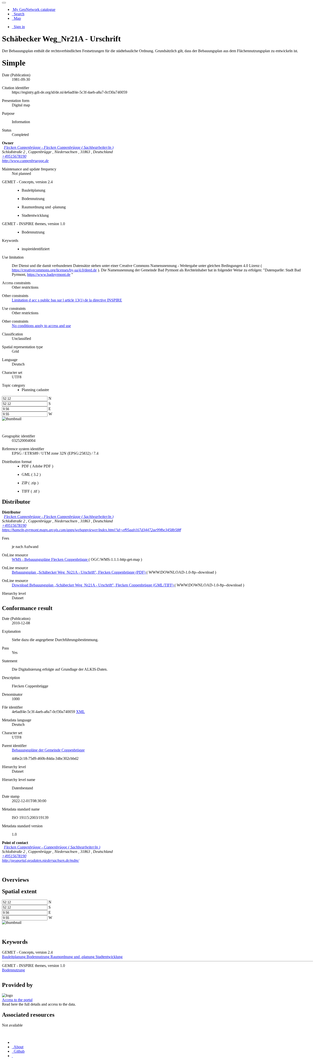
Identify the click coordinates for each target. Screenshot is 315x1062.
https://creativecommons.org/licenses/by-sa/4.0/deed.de (54, 270)
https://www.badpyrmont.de (48, 274)
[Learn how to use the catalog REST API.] (12, 1056)
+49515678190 (14, 156)
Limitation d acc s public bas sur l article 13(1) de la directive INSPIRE (67, 300)
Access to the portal (17, 1000)
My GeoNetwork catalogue (33, 9)
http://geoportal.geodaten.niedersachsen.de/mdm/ (40, 860)
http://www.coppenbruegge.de (25, 161)
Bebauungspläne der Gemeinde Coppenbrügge (48, 750)
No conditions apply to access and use (41, 326)
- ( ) (58, 147)
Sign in (19, 27)
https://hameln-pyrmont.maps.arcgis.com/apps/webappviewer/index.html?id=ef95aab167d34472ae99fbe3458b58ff (91, 530)
